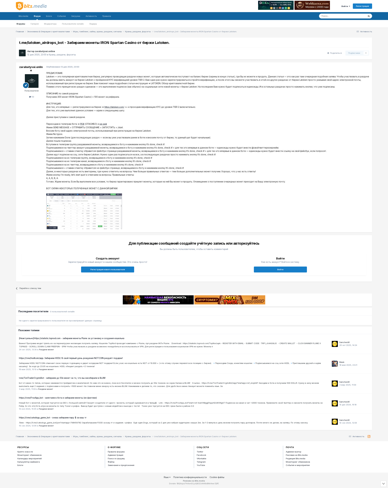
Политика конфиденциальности (190, 477)
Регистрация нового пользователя (107, 269)
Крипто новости (25, 451)
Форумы (20, 24)
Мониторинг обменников (29, 455)
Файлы (111, 462)
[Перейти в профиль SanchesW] (335, 344)
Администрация (115, 455)
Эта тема (357, 16)
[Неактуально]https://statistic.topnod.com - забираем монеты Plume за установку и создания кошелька (71, 338)
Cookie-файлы (217, 477)
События (61, 16)
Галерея (35, 24)
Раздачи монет (46, 349)
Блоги (49, 16)
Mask (341, 362)
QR (216, 483)
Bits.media (23, 16)
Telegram (201, 462)
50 (32, 97)
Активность (91, 16)
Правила (106, 16)
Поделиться (335, 53)
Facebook (201, 455)
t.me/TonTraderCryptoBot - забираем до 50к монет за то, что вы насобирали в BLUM (62, 378)
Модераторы (50, 24)
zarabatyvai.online (45, 51)
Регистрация (362, 6)
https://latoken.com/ (114, 107)
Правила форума (116, 451)
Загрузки (75, 16)
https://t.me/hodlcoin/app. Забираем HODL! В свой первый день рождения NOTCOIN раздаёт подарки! (71, 358)
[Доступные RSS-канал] (369, 436)
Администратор (293, 451)
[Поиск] (368, 16)
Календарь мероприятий (29, 458)
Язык (166, 477)
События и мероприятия (298, 465)
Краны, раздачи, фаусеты (62, 54)
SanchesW (344, 342)
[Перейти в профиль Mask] (335, 364)
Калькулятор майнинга (28, 462)
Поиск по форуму (116, 458)
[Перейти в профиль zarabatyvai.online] (22, 53)
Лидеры (93, 24)
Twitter (200, 451)
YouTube (201, 465)
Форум (37, 16)
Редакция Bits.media (295, 458)
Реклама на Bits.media (297, 455)
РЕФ (82, 124)
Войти (345, 6)
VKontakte (201, 458)
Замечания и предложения (121, 465)
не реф (103, 124)
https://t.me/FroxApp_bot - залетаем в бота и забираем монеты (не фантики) (58, 398)
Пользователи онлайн (73, 24)
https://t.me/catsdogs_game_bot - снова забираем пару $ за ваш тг (53, 417)
